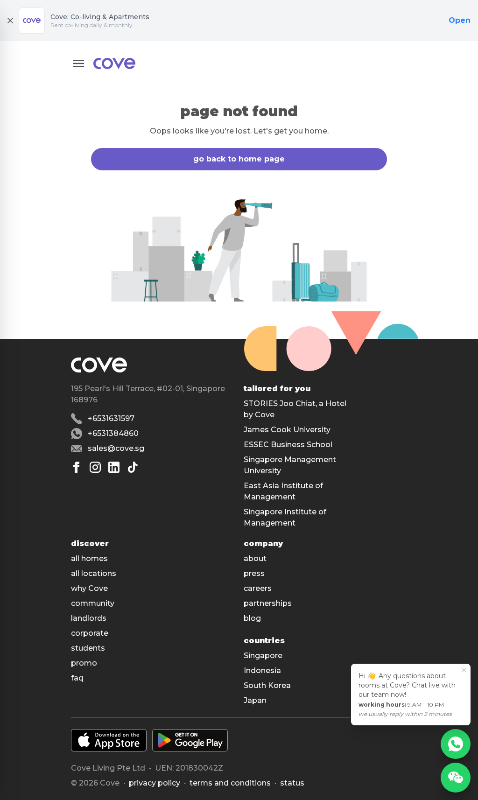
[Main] (114, 63)
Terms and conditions (230, 783)
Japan (255, 700)
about (255, 558)
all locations (93, 573)
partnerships (268, 603)
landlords (88, 618)
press (254, 573)
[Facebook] (76, 467)
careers (258, 588)
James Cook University (287, 429)
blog (252, 618)
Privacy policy (154, 783)
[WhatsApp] (456, 744)
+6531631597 (111, 418)
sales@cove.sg (116, 448)
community (92, 603)
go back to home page (239, 158)
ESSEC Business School (288, 444)
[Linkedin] (114, 467)
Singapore (263, 655)
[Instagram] (95, 467)
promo (84, 663)
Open (460, 20)
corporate (89, 633)
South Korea (267, 685)
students (88, 648)
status (292, 783)
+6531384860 (113, 433)
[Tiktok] (132, 467)
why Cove (89, 588)
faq (77, 678)
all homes (89, 558)
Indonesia (262, 670)
